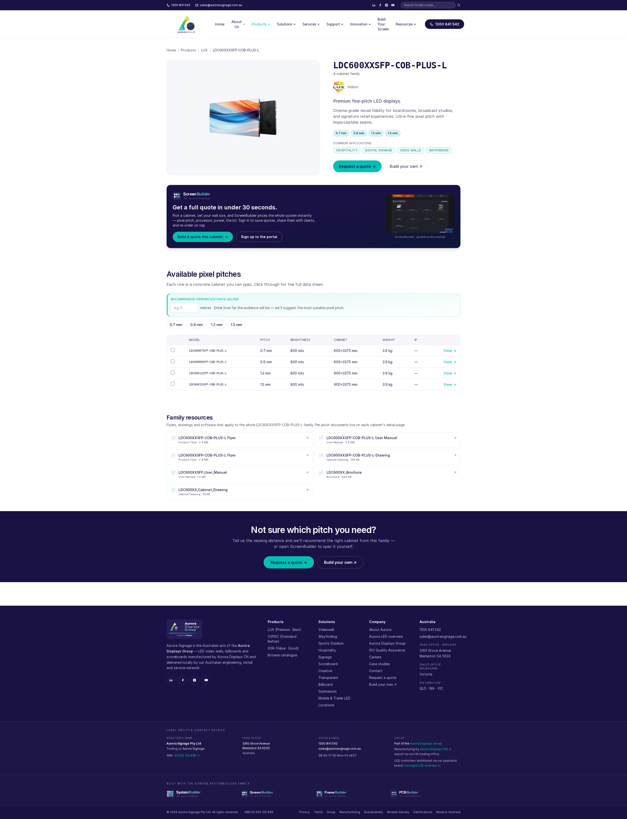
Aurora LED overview (386, 636)
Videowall (326, 629)
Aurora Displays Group (387, 643)
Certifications (422, 812)
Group (331, 812)
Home (219, 24)
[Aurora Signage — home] (186, 24)
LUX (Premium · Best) (284, 629)
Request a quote (382, 677)
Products (259, 24)
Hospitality (327, 650)
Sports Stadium (331, 643)
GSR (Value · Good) (283, 648)
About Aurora (380, 629)
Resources (404, 24)
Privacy (304, 812)
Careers (375, 657)
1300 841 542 (447, 24)
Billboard (325, 684)
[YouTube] (393, 5)
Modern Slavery (398, 812)
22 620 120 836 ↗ (186, 755)
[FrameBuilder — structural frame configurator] (351, 793)
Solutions (284, 24)
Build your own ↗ (406, 166)
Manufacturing (349, 812)
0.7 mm (176, 325)
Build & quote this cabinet (203, 237)
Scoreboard (328, 664)
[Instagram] (386, 5)
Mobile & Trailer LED (334, 698)
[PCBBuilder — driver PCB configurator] (425, 793)
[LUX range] (339, 87)
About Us (236, 24)
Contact (376, 671)
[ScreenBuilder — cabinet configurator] (276, 793)
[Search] (458, 5)
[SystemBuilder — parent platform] (201, 793)
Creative (325, 671)
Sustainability (373, 812)
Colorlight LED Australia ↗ (421, 765)
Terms (318, 812)
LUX (204, 50)
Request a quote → (357, 166)
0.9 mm (196, 325)
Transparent (328, 677)
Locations (326, 705)
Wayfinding (327, 636)
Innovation (358, 24)
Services (309, 24)
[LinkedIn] (373, 5)
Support (333, 24)
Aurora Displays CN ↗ (435, 749)
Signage (325, 657)
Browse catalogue (282, 655)
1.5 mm (236, 325)
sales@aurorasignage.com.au (443, 636)
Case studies (379, 664)
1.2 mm (216, 325)
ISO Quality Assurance (387, 650)
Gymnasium (327, 691)
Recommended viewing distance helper (205, 299)
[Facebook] (380, 5)
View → (450, 351)
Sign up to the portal (259, 237)
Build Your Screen (383, 24)
